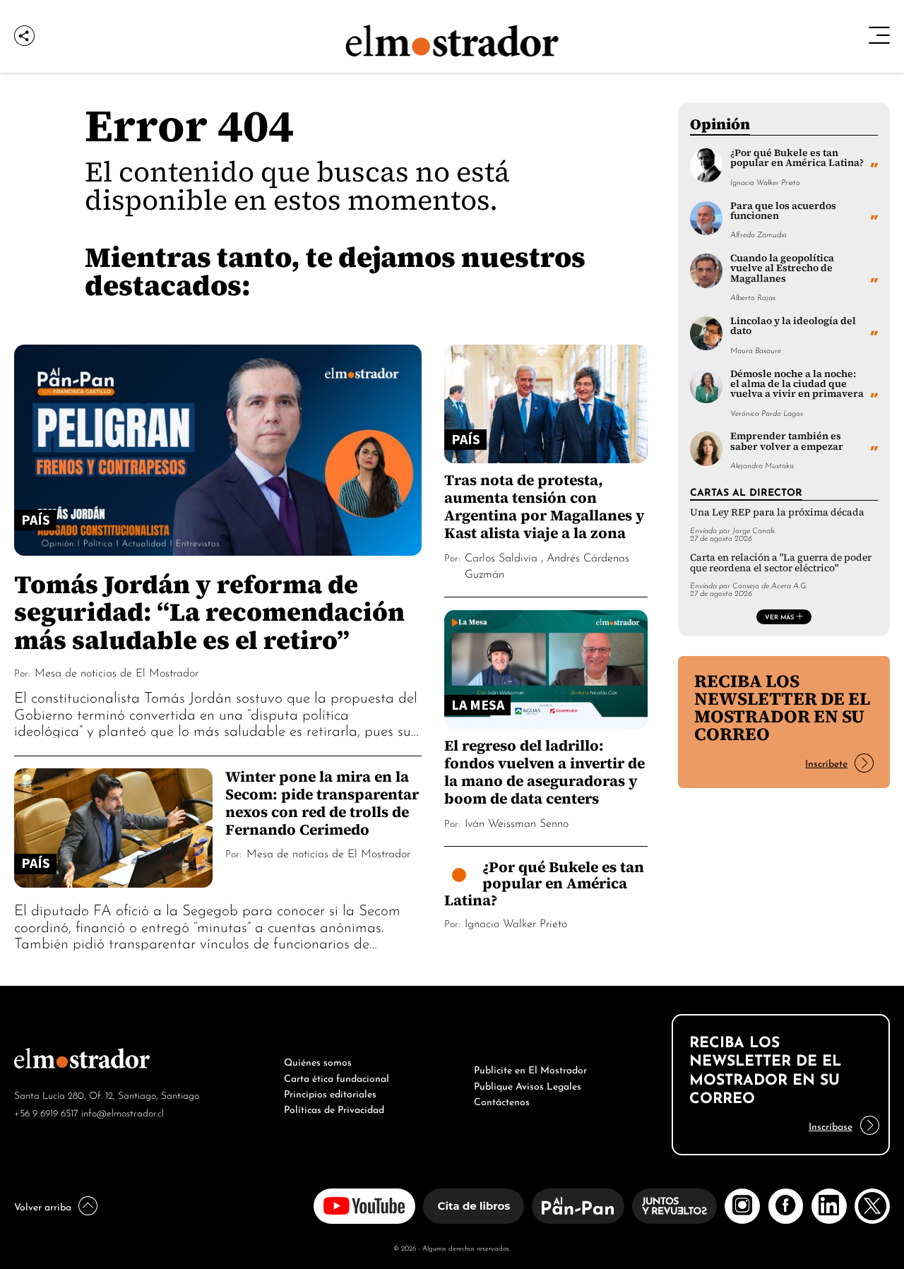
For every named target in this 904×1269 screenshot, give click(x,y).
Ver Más (779, 616)
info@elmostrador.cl (122, 1112)
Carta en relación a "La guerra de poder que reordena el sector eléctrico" (781, 562)
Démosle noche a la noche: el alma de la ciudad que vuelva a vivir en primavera (797, 384)
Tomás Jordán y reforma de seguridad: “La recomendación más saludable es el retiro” (209, 611)
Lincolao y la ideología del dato (793, 326)
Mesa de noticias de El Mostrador (116, 671)
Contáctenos (502, 1100)
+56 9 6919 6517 (46, 1112)
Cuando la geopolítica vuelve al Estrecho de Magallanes (782, 268)
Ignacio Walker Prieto (516, 922)
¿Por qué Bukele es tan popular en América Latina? (544, 883)
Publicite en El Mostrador (530, 1068)
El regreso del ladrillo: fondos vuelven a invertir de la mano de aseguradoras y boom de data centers (544, 772)
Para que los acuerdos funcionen (783, 210)
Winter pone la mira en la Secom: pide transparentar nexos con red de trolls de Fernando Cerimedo (322, 803)
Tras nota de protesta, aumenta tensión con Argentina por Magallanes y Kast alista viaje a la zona (544, 506)
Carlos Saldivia (501, 556)
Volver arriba (42, 1205)
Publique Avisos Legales (527, 1085)
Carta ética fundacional (336, 1077)
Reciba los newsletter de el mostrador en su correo (782, 707)
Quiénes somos (318, 1061)
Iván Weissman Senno (517, 822)
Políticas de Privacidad (334, 1108)
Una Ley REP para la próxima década (777, 512)
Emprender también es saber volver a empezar (786, 441)
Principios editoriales (330, 1092)
